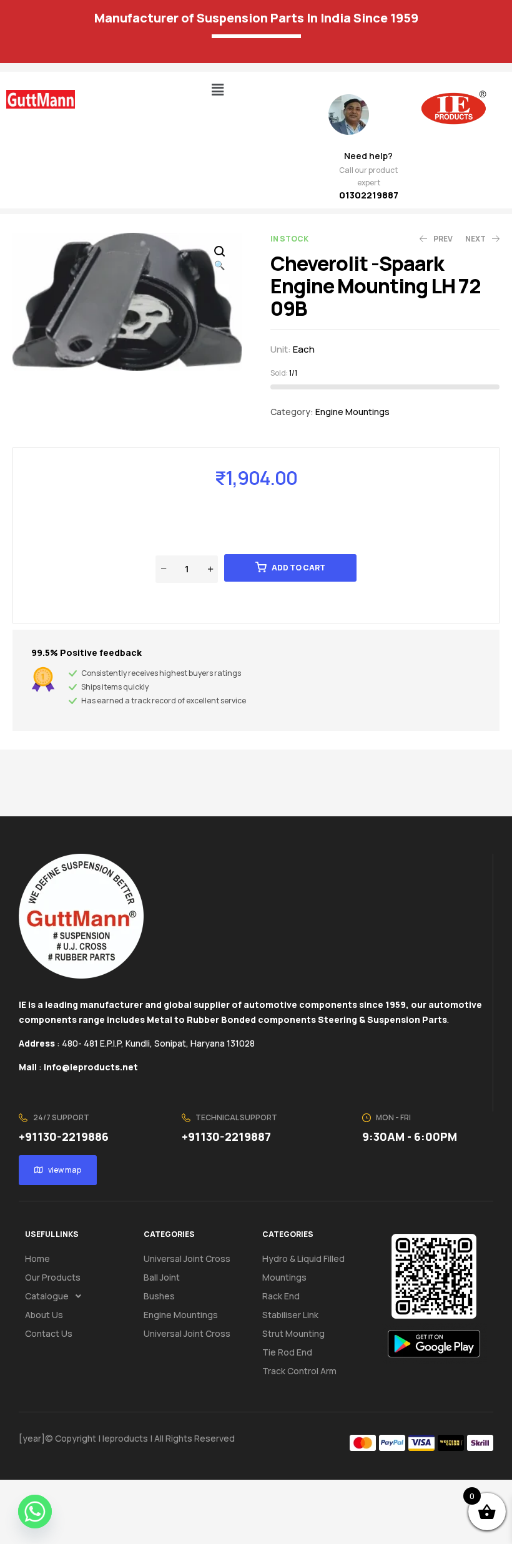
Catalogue (47, 1296)
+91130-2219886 (64, 1136)
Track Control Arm (299, 1371)
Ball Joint (162, 1277)
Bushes (159, 1296)
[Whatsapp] (35, 1511)
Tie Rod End (287, 1352)
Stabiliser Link (290, 1315)
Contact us (48, 1333)
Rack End (281, 1296)
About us (44, 1315)
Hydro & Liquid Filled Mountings (303, 1268)
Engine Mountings (352, 412)
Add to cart (298, 567)
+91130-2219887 (226, 1136)
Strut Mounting (293, 1333)
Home (37, 1258)
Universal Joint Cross (187, 1258)
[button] (217, 89)
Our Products (53, 1277)
